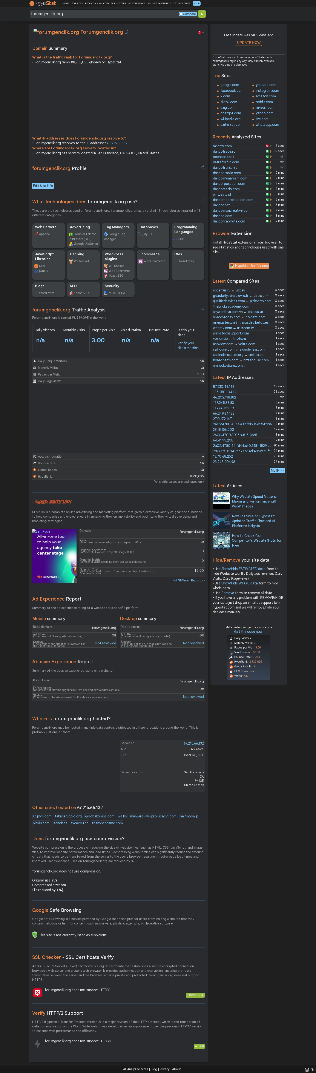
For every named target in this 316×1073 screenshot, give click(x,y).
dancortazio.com (226, 189)
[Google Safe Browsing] (34, 934)
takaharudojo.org (68, 816)
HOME (66, 3)
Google (57, 910)
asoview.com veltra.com (234, 344)
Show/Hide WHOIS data (239, 583)
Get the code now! (248, 632)
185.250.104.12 (224, 392)
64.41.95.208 (223, 440)
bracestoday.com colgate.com (239, 317)
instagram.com (267, 91)
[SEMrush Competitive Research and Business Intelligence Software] (52, 502)
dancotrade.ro (224, 151)
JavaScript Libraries (44, 256)
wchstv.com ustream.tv (233, 328)
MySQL (148, 234)
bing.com (228, 108)
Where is (71, 719)
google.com (230, 85)
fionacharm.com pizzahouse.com (241, 360)
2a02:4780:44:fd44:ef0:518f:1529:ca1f (244, 446)
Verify (57, 1013)
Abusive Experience (62, 662)
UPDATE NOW (249, 42)
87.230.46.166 (223, 387)
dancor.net (221, 205)
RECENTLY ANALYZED (97, 3)
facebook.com (232, 91)
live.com (262, 119)
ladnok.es (60, 823)
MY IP (196, 3)
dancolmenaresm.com (230, 178)
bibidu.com (41, 823)
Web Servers (46, 227)
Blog (154, 1069)
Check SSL (195, 995)
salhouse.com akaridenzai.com (239, 349)
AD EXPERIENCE (136, 3)
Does (78, 839)
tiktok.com (229, 102)
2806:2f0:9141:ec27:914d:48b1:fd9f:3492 (245, 451)
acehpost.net (223, 157)
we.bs (122, 816)
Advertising (80, 227)
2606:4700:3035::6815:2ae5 (235, 435)
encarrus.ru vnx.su (229, 290)
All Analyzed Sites (135, 1069)
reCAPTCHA (117, 293)
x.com (225, 96)
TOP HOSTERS (118, 3)
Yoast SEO (116, 275)
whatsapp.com (267, 125)
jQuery (43, 271)
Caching (77, 254)
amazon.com (266, 96)
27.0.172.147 (222, 419)
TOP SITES (77, 3)
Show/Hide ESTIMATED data (243, 569)
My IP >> (277, 470)
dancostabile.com (227, 173)
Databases (149, 227)
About (176, 1069)
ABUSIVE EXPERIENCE (159, 3)
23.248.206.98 (224, 462)
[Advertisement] (118, 101)
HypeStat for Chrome (252, 266)
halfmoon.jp (189, 816)
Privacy (165, 1069)
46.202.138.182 (224, 397)
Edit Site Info (43, 186)
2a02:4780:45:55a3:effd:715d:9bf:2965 (243, 424)
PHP (181, 239)
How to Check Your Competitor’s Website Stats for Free (257, 541)
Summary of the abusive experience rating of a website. (72, 671)
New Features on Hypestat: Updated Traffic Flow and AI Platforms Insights (253, 521)
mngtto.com (222, 146)
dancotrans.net (225, 168)
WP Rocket (81, 261)
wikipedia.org (231, 119)
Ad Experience (56, 599)
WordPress (186, 261)
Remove (227, 593)
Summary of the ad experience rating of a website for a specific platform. (85, 608)
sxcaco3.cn (79, 823)
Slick (42, 266)
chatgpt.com (231, 113)
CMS (178, 254)
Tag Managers (117, 227)
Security (112, 286)
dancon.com (222, 216)
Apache (44, 234)
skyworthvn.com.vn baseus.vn (238, 312)
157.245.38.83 (223, 403)
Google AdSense (86, 244)
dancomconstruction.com (233, 200)
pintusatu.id (222, 194)
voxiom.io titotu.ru (229, 339)
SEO (73, 286)
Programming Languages (185, 229)
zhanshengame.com (107, 823)
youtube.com (266, 85)
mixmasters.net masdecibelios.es (241, 322)
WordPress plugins (114, 256)
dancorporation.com (229, 184)
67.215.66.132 (117, 143)
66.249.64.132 (223, 413)
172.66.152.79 (223, 408)
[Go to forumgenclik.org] (126, 32)
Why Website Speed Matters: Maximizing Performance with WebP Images (254, 502)
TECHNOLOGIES (181, 3)
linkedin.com (265, 108)
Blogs (39, 286)
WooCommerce (119, 271)
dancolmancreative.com (231, 210)
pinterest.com (231, 125)
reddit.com (264, 102)
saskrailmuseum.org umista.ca (238, 355)
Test (201, 1046)
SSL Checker (73, 957)
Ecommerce (150, 254)
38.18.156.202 (223, 430)
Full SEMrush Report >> (189, 580)
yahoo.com (264, 113)
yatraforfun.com (226, 162)
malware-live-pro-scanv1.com (153, 816)
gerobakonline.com (99, 816)
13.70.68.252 (223, 456)
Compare (189, 14)
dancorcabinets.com (229, 221)
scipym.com (42, 816)
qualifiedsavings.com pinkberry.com (242, 301)
